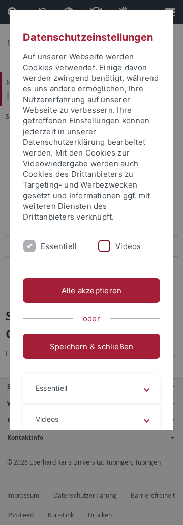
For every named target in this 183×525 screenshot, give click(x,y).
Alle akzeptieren (92, 290)
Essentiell (59, 246)
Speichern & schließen (92, 346)
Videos (128, 246)
